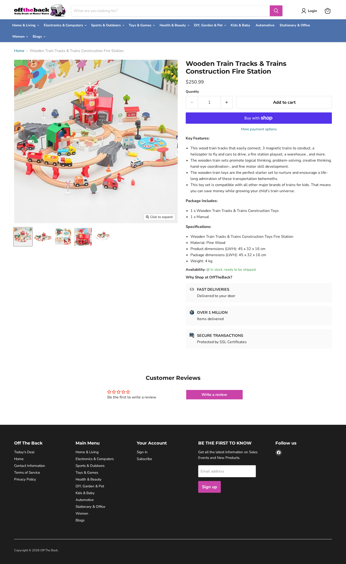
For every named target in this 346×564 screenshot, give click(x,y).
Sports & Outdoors (106, 25)
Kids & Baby (240, 25)
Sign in (142, 452)
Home (19, 51)
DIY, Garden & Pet (209, 25)
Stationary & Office (295, 25)
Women (18, 36)
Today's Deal (24, 452)
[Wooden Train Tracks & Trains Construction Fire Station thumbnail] (23, 236)
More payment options (259, 129)
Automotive (265, 25)
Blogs (38, 36)
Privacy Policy (25, 479)
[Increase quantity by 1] (227, 102)
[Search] (276, 10)
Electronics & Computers (64, 25)
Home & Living (24, 25)
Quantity (192, 92)
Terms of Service (27, 472)
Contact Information (29, 465)
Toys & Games (140, 25)
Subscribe (144, 459)
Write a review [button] (214, 394)
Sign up (209, 487)
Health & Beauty (173, 25)
